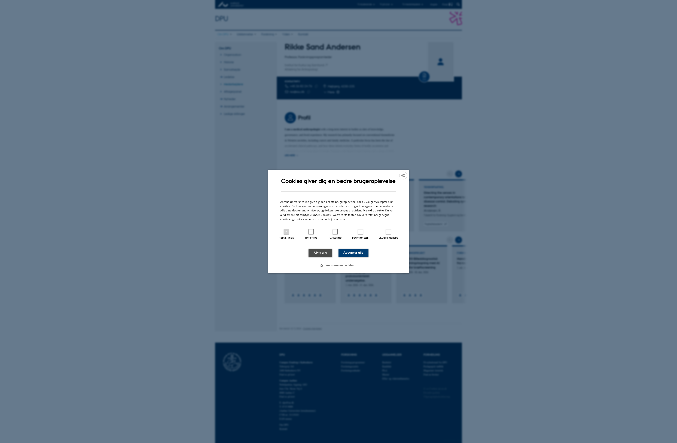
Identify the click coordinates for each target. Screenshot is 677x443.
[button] (338, 266)
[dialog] (338, 221)
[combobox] (403, 175)
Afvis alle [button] (320, 253)
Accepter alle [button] (353, 253)
